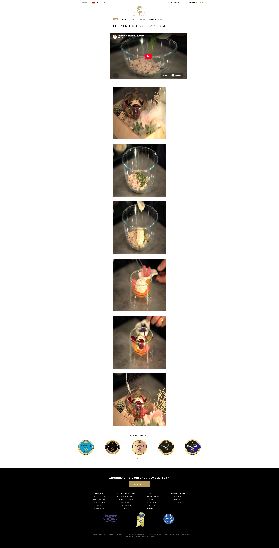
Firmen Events (151, 502)
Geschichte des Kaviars (125, 496)
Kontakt (84, 2)
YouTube (178, 502)
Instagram (177, 499)
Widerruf (151, 508)
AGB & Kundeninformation (136, 534)
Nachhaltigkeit (99, 508)
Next (202, 446)
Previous (76, 446)
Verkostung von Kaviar (125, 499)
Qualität (99, 505)
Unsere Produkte (99, 502)
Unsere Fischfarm (99, 499)
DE (97, 2)
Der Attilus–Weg (99, 496)
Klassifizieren (125, 502)
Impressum (185, 534)
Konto (77, 2)
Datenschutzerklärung (117, 534)
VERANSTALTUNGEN (151, 496)
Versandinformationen (171, 534)
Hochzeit (151, 499)
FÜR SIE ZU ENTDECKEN (125, 493)
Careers (151, 505)
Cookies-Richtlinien (154, 534)
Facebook (177, 496)
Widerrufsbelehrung (99, 534)
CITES (125, 508)
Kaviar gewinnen (125, 505)
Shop (151, 493)
